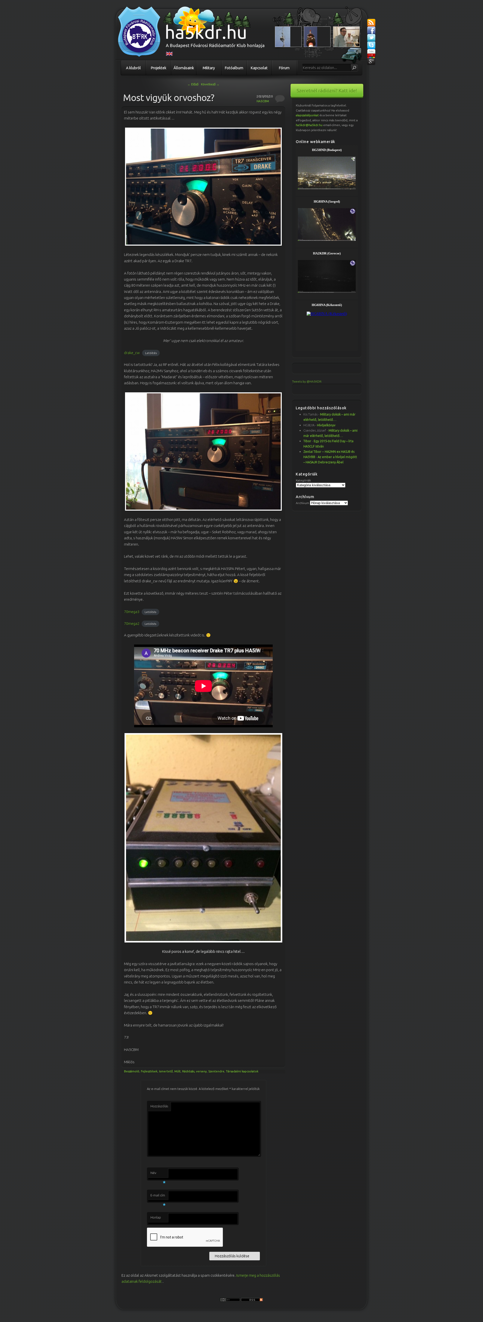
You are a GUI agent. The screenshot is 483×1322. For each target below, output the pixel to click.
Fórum (284, 68)
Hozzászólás (159, 1106)
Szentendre (216, 1071)
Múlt (177, 1071)
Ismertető (166, 1071)
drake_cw (132, 353)
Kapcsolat (259, 68)
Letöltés (151, 353)
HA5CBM (263, 101)
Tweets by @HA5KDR (306, 381)
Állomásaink (184, 68)
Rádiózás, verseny (194, 1071)
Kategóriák (303, 480)
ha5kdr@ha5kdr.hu (309, 125)
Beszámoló (131, 1071)
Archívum (302, 503)
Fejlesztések (149, 1071)
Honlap (155, 1217)
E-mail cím (158, 1196)
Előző (192, 84)
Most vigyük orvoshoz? (168, 97)
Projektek (158, 68)
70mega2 (131, 623)
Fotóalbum (234, 68)
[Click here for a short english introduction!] (169, 54)
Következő (210, 84)
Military (209, 68)
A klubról (133, 68)
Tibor (307, 441)
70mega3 (131, 612)
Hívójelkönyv (326, 425)
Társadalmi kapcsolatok (242, 1071)
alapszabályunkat (307, 115)
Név (158, 1174)
